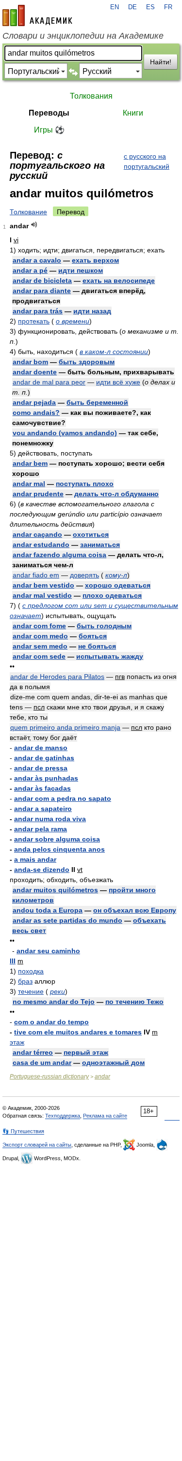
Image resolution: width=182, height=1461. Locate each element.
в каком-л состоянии (114, 351)
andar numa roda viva (50, 819)
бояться (93, 636)
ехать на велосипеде (119, 280)
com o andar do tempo (51, 1022)
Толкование (28, 212)
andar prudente (38, 494)
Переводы (49, 113)
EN (114, 7)
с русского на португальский (146, 161)
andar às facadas (42, 788)
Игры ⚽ (49, 130)
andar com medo (40, 636)
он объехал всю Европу (134, 910)
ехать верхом (95, 260)
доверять (84, 575)
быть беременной (97, 402)
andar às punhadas (46, 778)
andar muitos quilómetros (55, 890)
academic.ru (37, 15)
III (13, 961)
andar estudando (41, 544)
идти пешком (80, 270)
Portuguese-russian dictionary (49, 1076)
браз (25, 981)
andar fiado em (36, 575)
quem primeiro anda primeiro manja (65, 727)
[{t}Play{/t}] (34, 224)
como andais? (36, 412)
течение (31, 991)
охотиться (91, 534)
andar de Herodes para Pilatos (57, 676)
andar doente (35, 372)
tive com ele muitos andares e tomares (78, 1032)
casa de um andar (42, 1062)
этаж (17, 1042)
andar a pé (30, 270)
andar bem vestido (43, 585)
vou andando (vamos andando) (65, 433)
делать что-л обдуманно (116, 494)
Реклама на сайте (105, 1116)
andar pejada (34, 402)
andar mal (29, 483)
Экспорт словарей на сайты (36, 1145)
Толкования (91, 96)
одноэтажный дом (113, 1062)
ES (150, 7)
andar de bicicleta (42, 280)
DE (132, 7)
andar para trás (38, 311)
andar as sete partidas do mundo (67, 920)
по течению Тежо (134, 1001)
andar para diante (42, 291)
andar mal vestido (42, 595)
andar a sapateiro (43, 808)
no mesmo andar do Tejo (54, 1001)
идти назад (92, 311)
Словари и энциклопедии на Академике (83, 36)
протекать (34, 321)
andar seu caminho (48, 951)
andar (102, 1076)
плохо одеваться (112, 595)
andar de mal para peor (49, 382)
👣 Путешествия (23, 1131)
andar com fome (39, 626)
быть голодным (104, 626)
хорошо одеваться (117, 585)
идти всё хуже (118, 382)
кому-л (116, 575)
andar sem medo (40, 646)
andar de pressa (40, 768)
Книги (133, 113)
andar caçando (37, 534)
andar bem (30, 463)
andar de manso (40, 748)
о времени (72, 321)
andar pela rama (40, 829)
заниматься (100, 544)
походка (31, 971)
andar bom (30, 362)
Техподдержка (62, 1116)
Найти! (160, 62)
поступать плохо (85, 483)
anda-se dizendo (41, 869)
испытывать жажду (109, 656)
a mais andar (35, 859)
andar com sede (39, 656)
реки (57, 991)
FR (168, 7)
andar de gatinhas (44, 758)
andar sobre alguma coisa (57, 839)
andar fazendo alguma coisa (59, 555)
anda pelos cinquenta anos (59, 849)
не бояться (97, 646)
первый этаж (86, 1052)
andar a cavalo (37, 260)
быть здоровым (87, 362)
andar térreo (33, 1052)
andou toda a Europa (48, 910)
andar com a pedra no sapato (62, 798)
